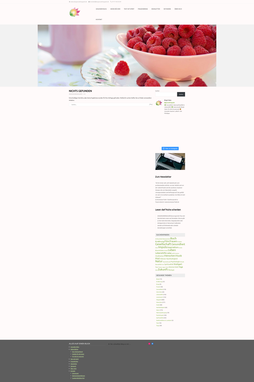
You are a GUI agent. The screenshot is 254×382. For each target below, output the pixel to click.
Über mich (178, 9)
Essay (157, 284)
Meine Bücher (115, 9)
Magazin (158, 299)
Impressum (75, 373)
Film (167, 241)
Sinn (163, 264)
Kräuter (161, 250)
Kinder (180, 247)
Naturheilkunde (166, 262)
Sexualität (158, 264)
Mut (157, 258)
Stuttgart (178, 264)
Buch (173, 238)
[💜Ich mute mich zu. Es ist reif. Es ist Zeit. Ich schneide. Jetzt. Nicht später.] (181, 130)
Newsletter (155, 9)
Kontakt (99, 19)
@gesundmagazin (169, 102)
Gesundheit (178, 244)
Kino (156, 250)
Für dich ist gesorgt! (78, 356)
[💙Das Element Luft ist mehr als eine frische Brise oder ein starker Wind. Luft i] (171, 140)
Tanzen (160, 267)
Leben (172, 250)
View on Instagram (171, 148)
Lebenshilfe (160, 253)
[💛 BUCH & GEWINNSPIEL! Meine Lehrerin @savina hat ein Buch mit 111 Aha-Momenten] (160, 121)
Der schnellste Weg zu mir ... (120, 344)
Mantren (177, 253)
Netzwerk (167, 9)
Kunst (166, 250)
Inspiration (172, 247)
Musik (178, 255)
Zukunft (163, 269)
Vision (166, 267)
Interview (159, 292)
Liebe (169, 253)
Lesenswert (159, 297)
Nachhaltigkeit (172, 259)
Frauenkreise (143, 9)
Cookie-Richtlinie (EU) (78, 378)
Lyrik (173, 253)
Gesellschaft (163, 244)
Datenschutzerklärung (78, 376)
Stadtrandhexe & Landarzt (164, 320)
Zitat (156, 270)
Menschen (169, 255)
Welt (176, 267)
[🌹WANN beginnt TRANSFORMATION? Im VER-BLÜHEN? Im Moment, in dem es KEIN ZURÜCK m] (171, 130)
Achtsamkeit (159, 239)
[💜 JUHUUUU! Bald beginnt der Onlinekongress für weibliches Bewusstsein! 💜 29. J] (181, 140)
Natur (159, 261)
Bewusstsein (166, 239)
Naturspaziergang (161, 312)
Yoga (181, 267)
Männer (163, 259)
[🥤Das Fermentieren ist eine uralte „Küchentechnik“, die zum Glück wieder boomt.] (160, 140)
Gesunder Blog (101, 9)
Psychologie (175, 261)
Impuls (162, 247)
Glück (156, 247)
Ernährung (159, 241)
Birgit (157, 279)
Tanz (156, 267)
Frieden (179, 241)
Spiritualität (168, 264)
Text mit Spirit (129, 9)
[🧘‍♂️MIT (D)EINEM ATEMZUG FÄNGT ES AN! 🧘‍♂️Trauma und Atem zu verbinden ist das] (160, 130)
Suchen (157, 91)
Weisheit (172, 267)
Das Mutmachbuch (77, 351)
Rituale (182, 262)
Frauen (173, 241)
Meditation (159, 256)
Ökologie (171, 270)
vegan (163, 267)
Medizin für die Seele (78, 354)
